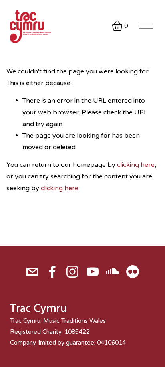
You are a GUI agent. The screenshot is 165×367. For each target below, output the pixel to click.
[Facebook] (52, 271)
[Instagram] (72, 271)
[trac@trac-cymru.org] (32, 271)
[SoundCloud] (112, 271)
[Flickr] (132, 271)
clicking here (136, 165)
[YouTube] (92, 271)
